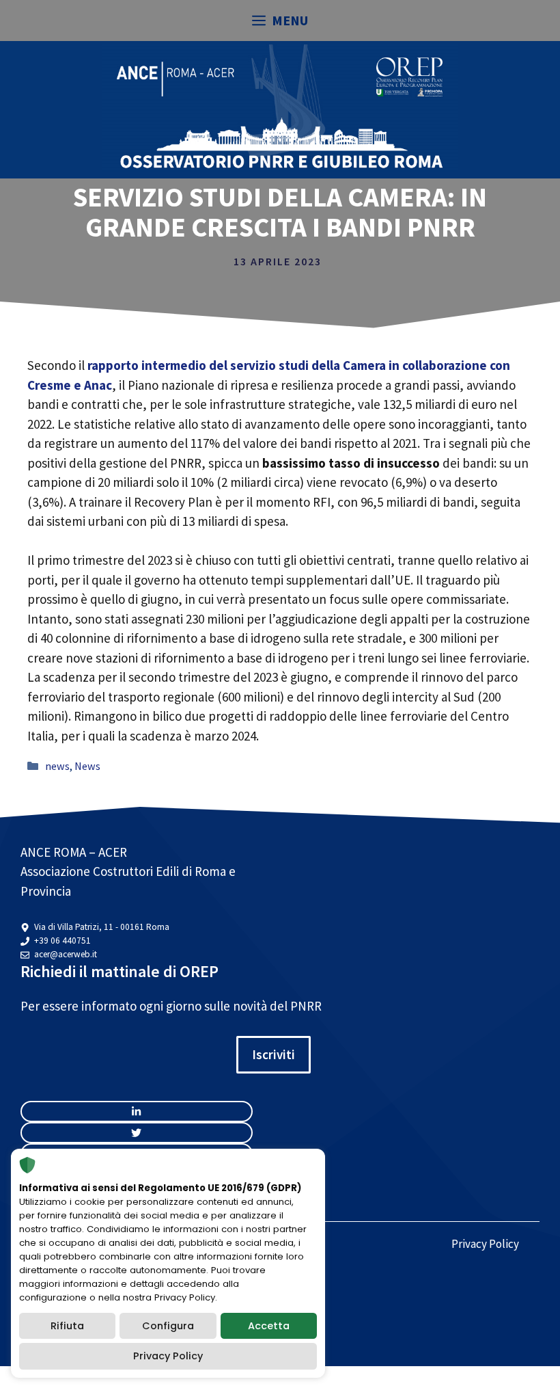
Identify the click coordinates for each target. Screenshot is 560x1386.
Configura (168, 1326)
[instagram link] (136, 1111)
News (87, 766)
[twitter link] (136, 1132)
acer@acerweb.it (65, 954)
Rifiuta (67, 1326)
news (57, 766)
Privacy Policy (485, 1243)
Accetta (269, 1326)
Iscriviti (273, 1054)
